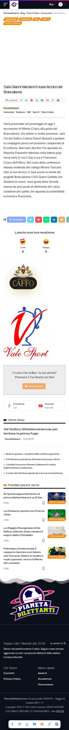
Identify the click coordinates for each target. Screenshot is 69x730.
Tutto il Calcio (12, 23)
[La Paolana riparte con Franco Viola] (56, 514)
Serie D (45, 19)
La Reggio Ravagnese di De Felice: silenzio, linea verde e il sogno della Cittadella (23, 532)
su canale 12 (56, 643)
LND (36, 19)
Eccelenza (25, 19)
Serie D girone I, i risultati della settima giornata (32, 454)
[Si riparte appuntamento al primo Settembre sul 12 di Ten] (56, 497)
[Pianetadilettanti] (14, 4)
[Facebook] (18, 406)
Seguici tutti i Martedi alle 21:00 (24, 643)
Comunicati (10, 19)
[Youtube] (50, 406)
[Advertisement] (34, 54)
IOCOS (60, 711)
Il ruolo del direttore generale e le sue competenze (34, 473)
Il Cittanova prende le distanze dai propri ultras (33, 459)
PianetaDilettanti (11, 108)
